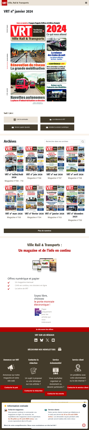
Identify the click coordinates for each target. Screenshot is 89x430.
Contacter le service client (77, 388)
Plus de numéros (44, 231)
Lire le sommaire (22, 119)
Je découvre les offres (44, 329)
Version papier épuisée (22, 127)
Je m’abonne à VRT (58, 119)
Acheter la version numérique (58, 127)
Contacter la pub (11, 388)
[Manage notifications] (84, 425)
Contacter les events (55, 394)
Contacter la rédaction (33, 391)
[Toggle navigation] (86, 3)
